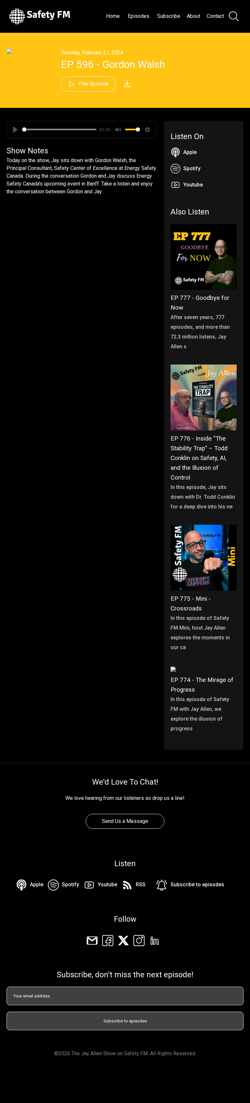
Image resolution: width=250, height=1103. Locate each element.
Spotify (192, 168)
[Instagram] (139, 940)
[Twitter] (123, 940)
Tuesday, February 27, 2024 (92, 52)
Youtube (193, 185)
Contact (215, 16)
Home (113, 16)
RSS (141, 884)
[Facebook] (107, 940)
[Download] (127, 84)
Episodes (138, 16)
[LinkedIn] (154, 940)
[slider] (59, 129)
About (193, 16)
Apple (190, 152)
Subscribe (168, 16)
